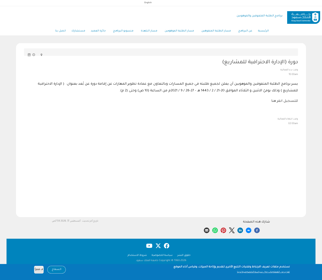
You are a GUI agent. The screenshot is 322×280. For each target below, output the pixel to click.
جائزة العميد (98, 31)
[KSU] (303, 16)
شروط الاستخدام (137, 255)
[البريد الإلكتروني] (206, 229)
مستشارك (78, 31)
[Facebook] (257, 229)
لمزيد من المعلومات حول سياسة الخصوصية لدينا (263, 272)
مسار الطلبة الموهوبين (179, 31)
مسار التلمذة (149, 31)
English (148, 3)
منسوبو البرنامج (123, 31)
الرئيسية (263, 31)
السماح (56, 269)
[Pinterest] (223, 229)
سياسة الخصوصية (162, 255)
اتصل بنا (60, 31)
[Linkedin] (240, 229)
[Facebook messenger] (248, 229)
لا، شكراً (39, 269)
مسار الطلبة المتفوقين (216, 31)
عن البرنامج (245, 31)
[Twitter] (232, 229)
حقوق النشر (183, 255)
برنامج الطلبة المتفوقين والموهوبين (259, 15)
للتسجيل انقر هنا (284, 101)
